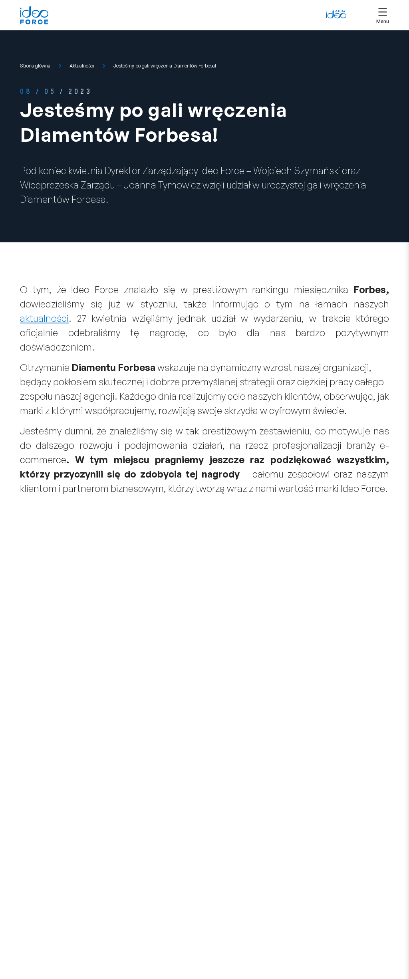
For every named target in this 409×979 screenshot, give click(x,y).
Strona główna (35, 65)
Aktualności (81, 65)
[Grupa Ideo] (336, 14)
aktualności (44, 318)
